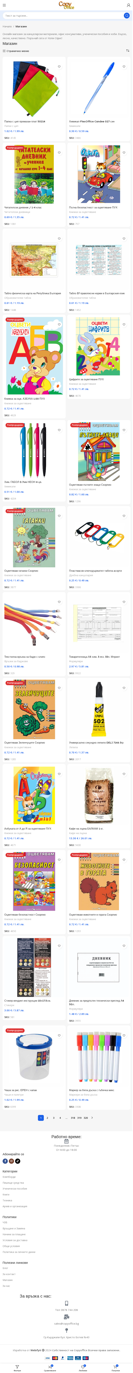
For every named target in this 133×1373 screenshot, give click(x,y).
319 (79, 1117)
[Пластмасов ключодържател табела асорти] (99, 537)
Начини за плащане (14, 1234)
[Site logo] (66, 5)
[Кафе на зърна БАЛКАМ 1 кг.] (99, 795)
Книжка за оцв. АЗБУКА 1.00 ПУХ (24, 398)
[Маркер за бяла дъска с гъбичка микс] (99, 1057)
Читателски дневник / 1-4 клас (23, 207)
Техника (7, 1200)
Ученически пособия (15, 1188)
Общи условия (11, 1246)
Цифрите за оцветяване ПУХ (86, 379)
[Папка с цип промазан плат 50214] (34, 88)
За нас (6, 1286)
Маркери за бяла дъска (83, 1094)
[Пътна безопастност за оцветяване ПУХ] (99, 174)
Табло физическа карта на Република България (32, 293)
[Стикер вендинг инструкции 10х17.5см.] (34, 967)
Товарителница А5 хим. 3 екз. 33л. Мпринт (94, 656)
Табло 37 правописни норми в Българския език (97, 293)
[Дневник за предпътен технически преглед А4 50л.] (99, 967)
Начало (7, 26)
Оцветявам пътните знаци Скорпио (90, 484)
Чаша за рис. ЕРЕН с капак (20, 1090)
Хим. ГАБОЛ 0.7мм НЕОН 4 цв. (23, 482)
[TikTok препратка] (17, 1161)
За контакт (9, 1274)
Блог (5, 1268)
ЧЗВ (5, 1222)
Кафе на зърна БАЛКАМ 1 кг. (86, 828)
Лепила (73, 747)
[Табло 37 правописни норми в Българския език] (99, 260)
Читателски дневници (17, 212)
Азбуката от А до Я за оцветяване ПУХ (27, 828)
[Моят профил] (128, 5)
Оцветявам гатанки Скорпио (21, 570)
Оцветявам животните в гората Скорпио (93, 914)
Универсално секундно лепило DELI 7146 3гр (96, 742)
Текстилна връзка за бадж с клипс (24, 656)
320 (86, 1117)
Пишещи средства (13, 1182)
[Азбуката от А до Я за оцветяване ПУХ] (34, 795)
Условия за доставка (15, 1240)
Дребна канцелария (81, 575)
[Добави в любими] (59, 67)
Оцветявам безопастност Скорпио (25, 914)
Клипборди (9, 1176)
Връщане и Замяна (14, 1228)
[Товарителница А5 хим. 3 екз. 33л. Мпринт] (99, 623)
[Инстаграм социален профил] (11, 1161)
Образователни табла (17, 297)
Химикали (74, 126)
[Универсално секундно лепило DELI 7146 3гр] (99, 709)
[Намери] (127, 16)
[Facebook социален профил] (5, 1161)
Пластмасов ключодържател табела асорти (95, 570)
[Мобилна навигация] (4, 5)
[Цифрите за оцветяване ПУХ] (99, 346)
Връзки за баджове (16, 661)
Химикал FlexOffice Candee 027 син (91, 121)
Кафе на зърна (78, 833)
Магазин (8, 1280)
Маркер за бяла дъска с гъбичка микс (91, 1090)
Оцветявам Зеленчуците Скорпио (24, 742)
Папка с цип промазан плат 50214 (24, 121)
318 (73, 1117)
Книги (6, 1194)
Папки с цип (11, 126)
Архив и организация (15, 1206)
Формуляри (76, 661)
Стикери (9, 1005)
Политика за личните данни (19, 1252)
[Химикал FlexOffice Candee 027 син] (99, 88)
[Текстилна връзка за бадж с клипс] (34, 623)
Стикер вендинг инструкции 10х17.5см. (27, 1000)
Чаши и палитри (14, 1094)
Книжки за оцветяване (82, 212)
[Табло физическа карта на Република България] (34, 260)
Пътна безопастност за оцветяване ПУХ (93, 207)
